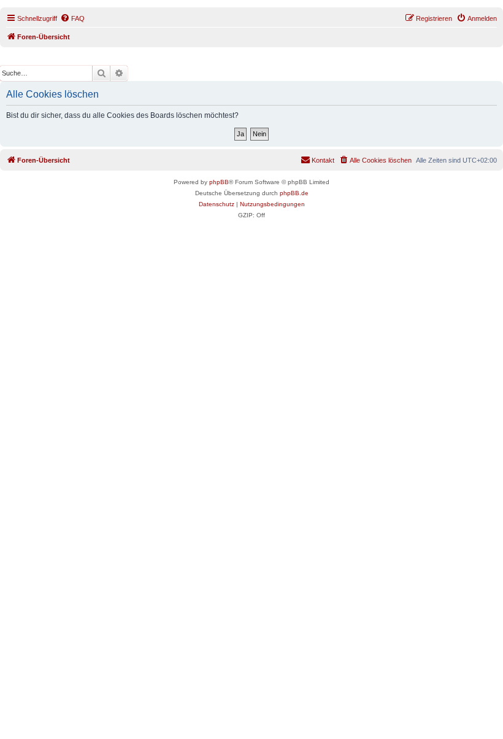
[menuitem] (72, 18)
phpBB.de (294, 193)
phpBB (219, 182)
